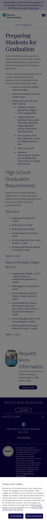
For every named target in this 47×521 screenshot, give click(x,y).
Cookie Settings (16, 516)
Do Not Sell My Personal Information (22, 508)
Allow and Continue (34, 516)
